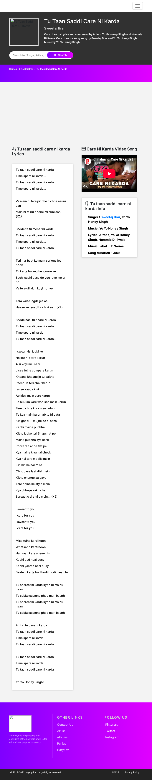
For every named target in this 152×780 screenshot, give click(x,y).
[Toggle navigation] (137, 6)
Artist (61, 731)
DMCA (115, 772)
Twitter (110, 731)
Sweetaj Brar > (27, 69)
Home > (13, 69)
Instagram (112, 737)
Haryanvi (63, 750)
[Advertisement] (76, 119)
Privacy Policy (132, 772)
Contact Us (65, 724)
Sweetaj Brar (54, 28)
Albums (62, 737)
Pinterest (111, 724)
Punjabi (62, 743)
